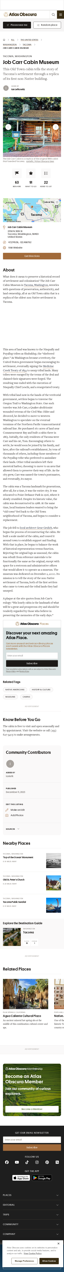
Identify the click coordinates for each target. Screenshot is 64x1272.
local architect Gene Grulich (36, 528)
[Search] (53, 14)
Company (9, 1234)
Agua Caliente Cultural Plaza (22, 1016)
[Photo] (53, 860)
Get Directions (32, 256)
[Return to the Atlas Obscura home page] (21, 14)
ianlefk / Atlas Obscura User (40, 161)
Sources (10, 829)
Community (11, 1224)
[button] (17, 173)
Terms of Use (24, 671)
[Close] (58, 1243)
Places (7, 1195)
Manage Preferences (24, 1261)
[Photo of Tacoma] (12, 937)
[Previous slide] (8, 127)
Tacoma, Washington (36, 285)
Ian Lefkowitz (18, 89)
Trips (6, 1214)
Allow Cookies (49, 1261)
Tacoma (28, 932)
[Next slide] (56, 127)
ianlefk (9, 776)
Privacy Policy (11, 671)
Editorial (9, 1205)
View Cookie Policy (33, 1253)
